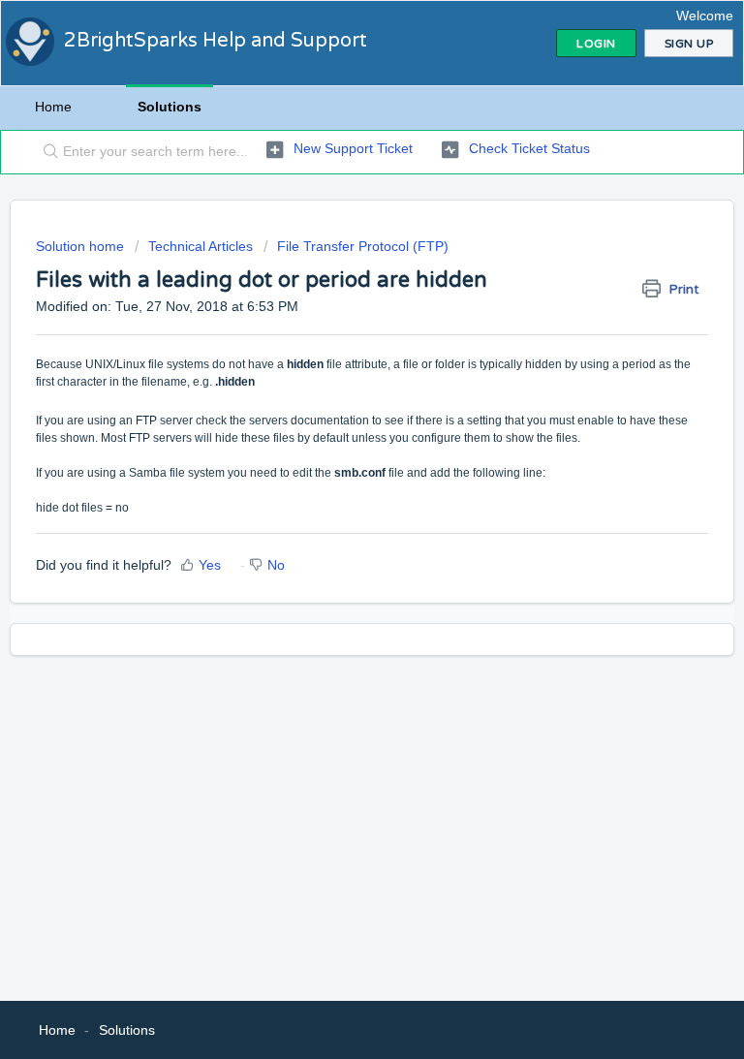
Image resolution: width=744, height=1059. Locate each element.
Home (53, 106)
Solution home (82, 246)
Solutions (170, 106)
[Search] (46, 152)
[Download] (336, 516)
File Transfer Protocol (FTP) (363, 246)
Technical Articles (200, 246)
